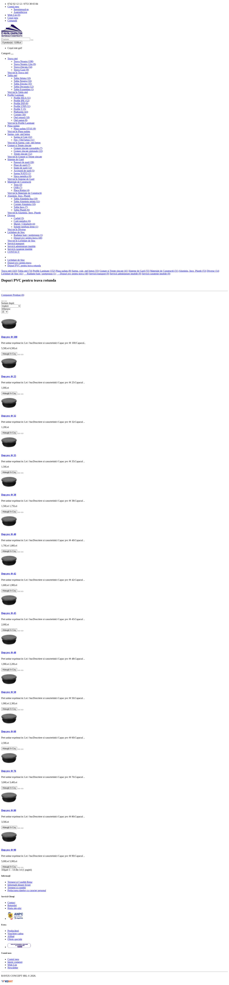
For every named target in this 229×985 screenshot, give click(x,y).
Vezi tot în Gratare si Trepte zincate (24, 156)
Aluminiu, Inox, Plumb (18, 196)
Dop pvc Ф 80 (8, 810)
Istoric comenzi (14, 962)
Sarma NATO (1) (22, 173)
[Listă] (2, 301)
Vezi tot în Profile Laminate (20, 123)
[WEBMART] (7, 981)
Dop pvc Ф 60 (8, 731)
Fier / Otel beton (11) (24, 140)
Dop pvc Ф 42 (8, 573)
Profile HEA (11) (22, 97)
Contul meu (13, 959)
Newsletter (12, 967)
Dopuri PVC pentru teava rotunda (24, 265)
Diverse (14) (213, 271)
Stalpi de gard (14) (23, 168)
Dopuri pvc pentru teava (19, 262)
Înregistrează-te (21, 9)
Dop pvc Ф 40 (8, 534)
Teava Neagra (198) (23, 61)
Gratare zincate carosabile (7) (28, 148)
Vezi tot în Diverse (16, 229)
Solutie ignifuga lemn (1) (26, 226)
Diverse (11, 215)
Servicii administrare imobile (21, 246)
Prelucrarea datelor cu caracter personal (26, 890)
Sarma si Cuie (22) (23, 137)
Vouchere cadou (15, 933)
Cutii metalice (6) (22, 221)
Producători (13, 930)
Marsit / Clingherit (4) (24, 224)
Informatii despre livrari (19, 885)
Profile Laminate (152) (44, 271)
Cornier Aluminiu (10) (25, 204)
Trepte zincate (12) (23, 154)
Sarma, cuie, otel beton (18, 134)
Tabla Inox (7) (21, 207)
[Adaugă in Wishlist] (19, 354)
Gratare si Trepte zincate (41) (114, 271)
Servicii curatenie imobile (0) (156, 273)
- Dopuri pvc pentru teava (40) (72, 273)
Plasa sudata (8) (63, 271)
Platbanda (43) (21, 111)
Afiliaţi (10, 936)
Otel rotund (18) (22, 117)
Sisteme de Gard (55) (139, 271)
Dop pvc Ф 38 (8, 494)
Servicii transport (15, 243)
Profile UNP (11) (22, 106)
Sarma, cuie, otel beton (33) (85, 271)
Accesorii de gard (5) (24, 170)
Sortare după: (7, 303)
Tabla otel (12, 75)
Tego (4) (18, 184)
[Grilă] (5, 301)
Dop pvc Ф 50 (8, 692)
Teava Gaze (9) (21, 69)
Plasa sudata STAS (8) (25, 128)
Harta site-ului (14, 908)
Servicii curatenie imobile (19, 249)
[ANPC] (15, 918)
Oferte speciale (14, 939)
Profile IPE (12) (21, 100)
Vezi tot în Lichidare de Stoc (21, 240)
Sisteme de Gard (15, 159)
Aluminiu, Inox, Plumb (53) (192, 271)
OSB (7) (18, 187)
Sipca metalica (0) (22, 176)
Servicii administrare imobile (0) (125, 273)
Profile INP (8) (21, 103)
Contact (11, 902)
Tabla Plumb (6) (22, 210)
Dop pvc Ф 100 (9, 337)
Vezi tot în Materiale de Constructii (24, 193)
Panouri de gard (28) (24, 162)
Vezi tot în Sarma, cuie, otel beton (24, 142)
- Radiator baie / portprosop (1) (40, 273)
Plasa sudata (13, 126)
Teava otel (12, 58)
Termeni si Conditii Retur (19, 882)
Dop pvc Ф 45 (8, 613)
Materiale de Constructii (19, 182)
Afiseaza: (5, 309)
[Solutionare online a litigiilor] (19, 947)
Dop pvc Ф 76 (8, 771)
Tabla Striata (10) (22, 78)
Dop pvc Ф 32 (8, 415)
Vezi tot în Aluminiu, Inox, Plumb (24, 212)
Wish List (12, 965)
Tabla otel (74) (25, 271)
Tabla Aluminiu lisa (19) (26, 198)
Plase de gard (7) (22, 165)
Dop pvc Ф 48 (8, 652)
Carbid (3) (19, 218)
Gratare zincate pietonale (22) (28, 151)
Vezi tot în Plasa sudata (18, 131)
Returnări (12, 905)
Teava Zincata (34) (23, 67)
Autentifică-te (20, 12)
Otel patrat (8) (20, 120)
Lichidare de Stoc (16, 232)
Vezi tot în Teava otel (17, 72)
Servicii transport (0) (99, 273)
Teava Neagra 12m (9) (25, 64)
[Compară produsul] (22, 354)
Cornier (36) (20, 114)
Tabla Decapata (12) (24, 86)
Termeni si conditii (16, 887)
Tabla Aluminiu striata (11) (27, 201)
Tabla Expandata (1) (24, 89)
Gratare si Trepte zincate (19, 145)
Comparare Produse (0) (12, 295)
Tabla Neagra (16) (23, 81)
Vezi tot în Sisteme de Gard (20, 179)
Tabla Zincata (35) (23, 83)
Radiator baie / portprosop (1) (28, 235)
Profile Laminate (15, 95)
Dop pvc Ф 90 (8, 850)
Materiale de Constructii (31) (164, 271)
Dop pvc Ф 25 (8, 376)
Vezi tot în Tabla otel (17, 92)
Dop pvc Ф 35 (8, 455)
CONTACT (13, 252)
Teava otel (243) (9, 271)
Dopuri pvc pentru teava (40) (28, 238)
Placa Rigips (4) (21, 190)
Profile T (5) (20, 109)
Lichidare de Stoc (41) (12, 273)
